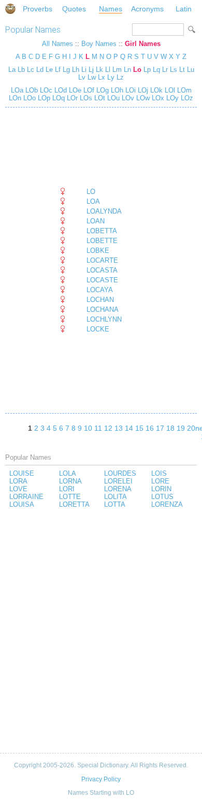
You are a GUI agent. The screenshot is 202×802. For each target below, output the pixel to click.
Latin (184, 9)
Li (83, 69)
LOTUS (162, 497)
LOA (93, 201)
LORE (160, 481)
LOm (183, 90)
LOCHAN (100, 300)
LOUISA (21, 504)
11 (98, 428)
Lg (66, 69)
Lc (30, 69)
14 (129, 428)
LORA (18, 481)
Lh (75, 69)
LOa (17, 90)
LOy (171, 98)
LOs (85, 98)
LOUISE (21, 473)
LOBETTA (101, 231)
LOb (30, 90)
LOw (142, 98)
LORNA (70, 481)
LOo (28, 98)
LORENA (118, 489)
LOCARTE (102, 260)
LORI (67, 489)
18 (170, 428)
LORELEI (118, 481)
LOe (74, 90)
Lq (156, 69)
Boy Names (99, 44)
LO (90, 191)
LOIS (159, 473)
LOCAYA (99, 290)
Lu (190, 69)
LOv (127, 98)
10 (88, 428)
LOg (101, 90)
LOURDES (120, 473)
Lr (165, 69)
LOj (142, 90)
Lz (120, 77)
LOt (98, 98)
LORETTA (74, 504)
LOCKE (97, 329)
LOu (112, 98)
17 (160, 428)
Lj (91, 69)
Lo (137, 69)
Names (110, 9)
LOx (157, 98)
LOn (15, 98)
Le (49, 69)
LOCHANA (102, 309)
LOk (155, 90)
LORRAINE (26, 497)
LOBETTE (102, 241)
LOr (71, 98)
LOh (116, 90)
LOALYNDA (104, 211)
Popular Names (33, 30)
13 (118, 428)
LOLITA (115, 497)
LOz (186, 98)
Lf (58, 69)
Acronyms (147, 9)
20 (191, 428)
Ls (173, 69)
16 (150, 428)
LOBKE (97, 250)
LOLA (67, 473)
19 (181, 428)
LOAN (95, 221)
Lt (182, 69)
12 (108, 428)
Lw (92, 77)
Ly (110, 77)
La (12, 69)
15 (139, 428)
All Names (57, 44)
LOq (57, 98)
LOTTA (114, 504)
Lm (117, 69)
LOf (87, 90)
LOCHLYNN (104, 319)
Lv (81, 77)
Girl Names (143, 44)
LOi (129, 90)
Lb (21, 69)
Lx (101, 77)
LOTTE (70, 497)
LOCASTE (102, 280)
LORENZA (167, 504)
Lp (147, 69)
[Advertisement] (90, 147)
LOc (45, 90)
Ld (40, 69)
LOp (43, 98)
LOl (169, 90)
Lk (99, 69)
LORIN (161, 489)
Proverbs (37, 9)
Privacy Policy (101, 779)
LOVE (18, 489)
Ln (127, 69)
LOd (59, 90)
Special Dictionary (10, 9)
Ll (107, 69)
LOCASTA (102, 270)
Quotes (74, 9)
